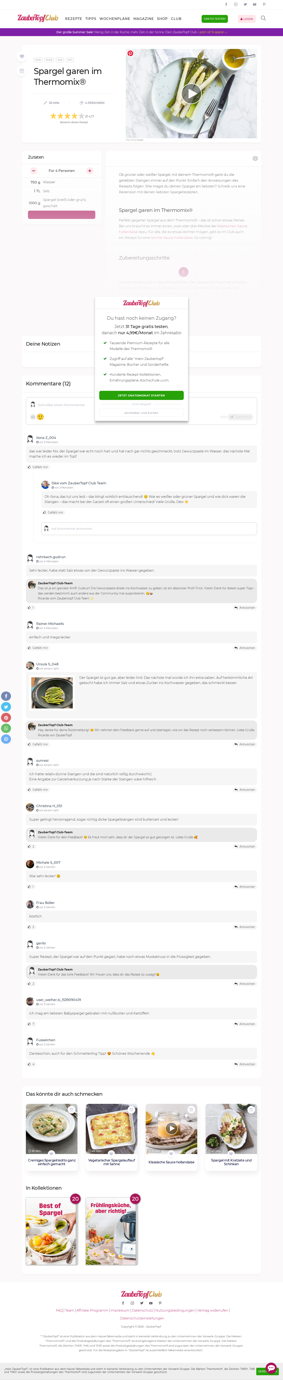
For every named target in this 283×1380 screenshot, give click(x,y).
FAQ (59, 1310)
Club (176, 19)
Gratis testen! (215, 18)
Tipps (90, 19)
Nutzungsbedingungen (175, 1310)
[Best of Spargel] (51, 1231)
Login (247, 19)
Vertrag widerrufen (212, 1310)
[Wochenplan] (22, 71)
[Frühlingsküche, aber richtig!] (111, 1231)
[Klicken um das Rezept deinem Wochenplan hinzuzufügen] (71, 1110)
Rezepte (73, 19)
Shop (162, 19)
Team (69, 1310)
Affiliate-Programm (92, 1310)
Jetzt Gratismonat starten (141, 395)
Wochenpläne (114, 19)
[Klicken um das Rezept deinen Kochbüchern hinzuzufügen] (51, 1154)
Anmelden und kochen (142, 412)
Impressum (120, 1310)
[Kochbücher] (21, 57)
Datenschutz (142, 1310)
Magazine (143, 19)
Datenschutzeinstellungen (142, 1318)
